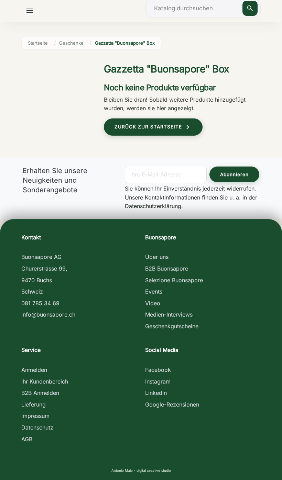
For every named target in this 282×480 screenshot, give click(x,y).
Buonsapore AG (41, 256)
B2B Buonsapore (166, 268)
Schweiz (32, 291)
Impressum (35, 415)
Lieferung (33, 404)
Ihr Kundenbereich (44, 381)
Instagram (158, 381)
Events (153, 291)
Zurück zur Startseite (153, 127)
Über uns (157, 256)
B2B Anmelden (40, 392)
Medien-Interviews (169, 314)
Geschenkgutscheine (171, 326)
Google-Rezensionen (172, 404)
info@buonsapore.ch (48, 314)
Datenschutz (37, 427)
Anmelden (34, 369)
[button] (30, 10)
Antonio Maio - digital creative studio (141, 470)
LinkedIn (156, 392)
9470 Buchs (36, 280)
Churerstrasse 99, (44, 268)
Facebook (158, 369)
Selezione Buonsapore (174, 280)
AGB (26, 439)
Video (152, 303)
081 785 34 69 (40, 303)
